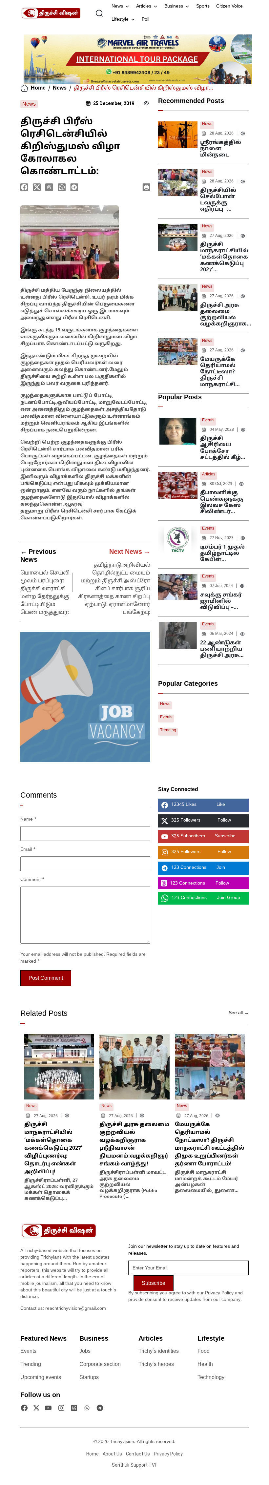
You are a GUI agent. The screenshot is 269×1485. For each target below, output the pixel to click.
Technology (210, 1377)
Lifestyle (120, 19)
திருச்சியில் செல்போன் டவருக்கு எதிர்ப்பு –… (218, 200)
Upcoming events (40, 1377)
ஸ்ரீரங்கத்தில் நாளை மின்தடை (220, 148)
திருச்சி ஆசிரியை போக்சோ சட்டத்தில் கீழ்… (222, 448)
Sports (203, 6)
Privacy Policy (219, 1293)
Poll (145, 19)
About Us (112, 1453)
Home (38, 88)
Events (208, 420)
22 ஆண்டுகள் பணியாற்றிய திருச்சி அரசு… (222, 649)
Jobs (85, 1351)
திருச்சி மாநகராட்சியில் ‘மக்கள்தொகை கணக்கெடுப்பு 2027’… (224, 257)
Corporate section (100, 1364)
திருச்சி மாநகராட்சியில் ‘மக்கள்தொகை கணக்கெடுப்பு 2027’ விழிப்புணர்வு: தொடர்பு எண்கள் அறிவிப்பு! (53, 1148)
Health (205, 1364)
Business (173, 6)
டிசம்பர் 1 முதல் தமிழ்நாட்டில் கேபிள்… (222, 553)
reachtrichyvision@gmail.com (75, 1308)
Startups (89, 1377)
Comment (32, 880)
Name (28, 819)
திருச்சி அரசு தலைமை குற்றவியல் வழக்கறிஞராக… (225, 315)
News (117, 6)
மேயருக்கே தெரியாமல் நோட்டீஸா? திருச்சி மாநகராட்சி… (220, 372)
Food (203, 1351)
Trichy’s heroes (156, 1364)
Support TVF (144, 1465)
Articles (143, 6)
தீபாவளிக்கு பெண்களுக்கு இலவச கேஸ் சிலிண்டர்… (221, 502)
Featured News (43, 1339)
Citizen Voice (229, 6)
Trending (168, 730)
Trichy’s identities (158, 1351)
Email (28, 849)
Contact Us (138, 1453)
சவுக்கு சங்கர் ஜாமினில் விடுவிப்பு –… (221, 601)
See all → (239, 1013)
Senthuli (120, 1465)
